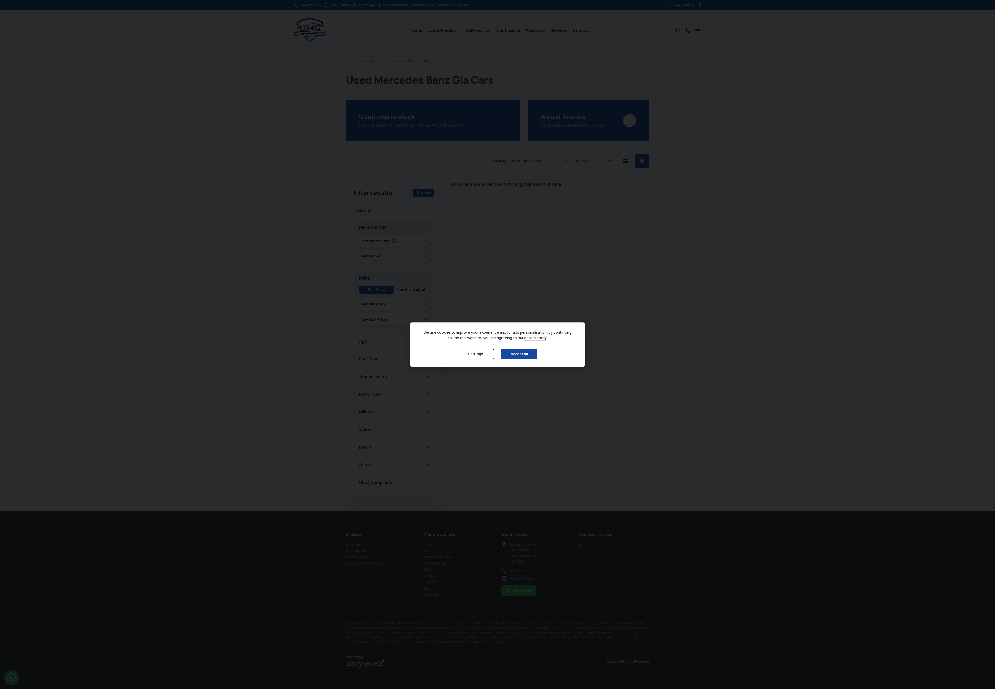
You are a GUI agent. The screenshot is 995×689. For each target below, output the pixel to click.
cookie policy (535, 338)
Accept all (519, 354)
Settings (475, 354)
